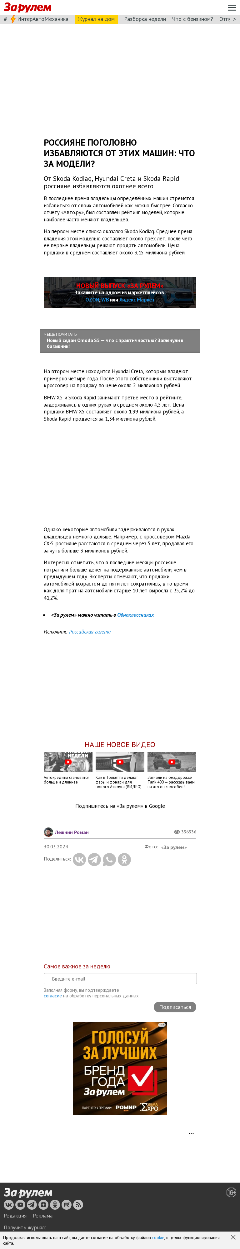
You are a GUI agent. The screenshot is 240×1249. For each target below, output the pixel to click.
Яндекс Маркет (137, 299)
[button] (234, 1238)
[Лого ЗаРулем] (27, 7)
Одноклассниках (135, 614)
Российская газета (90, 631)
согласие (53, 996)
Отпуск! (228, 18)
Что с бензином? (192, 18)
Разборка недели (145, 18)
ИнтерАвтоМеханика (42, 18)
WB (105, 299)
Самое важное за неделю (77, 966)
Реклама (42, 1215)
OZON (92, 299)
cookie (158, 1237)
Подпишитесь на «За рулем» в (120, 806)
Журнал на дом (96, 18)
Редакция (15, 1215)
